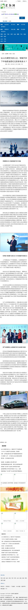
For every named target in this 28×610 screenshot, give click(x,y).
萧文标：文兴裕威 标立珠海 (7, 458)
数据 (5, 36)
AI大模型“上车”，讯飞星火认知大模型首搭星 (11, 456)
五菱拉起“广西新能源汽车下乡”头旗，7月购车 (10, 561)
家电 (5, 34)
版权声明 (23, 586)
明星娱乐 (6, 29)
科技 (10, 578)
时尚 (15, 578)
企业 (2, 39)
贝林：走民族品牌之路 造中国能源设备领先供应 (11, 541)
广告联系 (19, 1)
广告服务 (13, 586)
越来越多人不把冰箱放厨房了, (20, 482)
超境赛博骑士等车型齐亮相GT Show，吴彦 (11, 468)
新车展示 (3, 26)
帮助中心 (25, 1)
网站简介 (3, 586)
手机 (21, 34)
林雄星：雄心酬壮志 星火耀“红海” (9, 462)
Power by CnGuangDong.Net (6, 595)
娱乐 (7, 578)
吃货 (5, 41)
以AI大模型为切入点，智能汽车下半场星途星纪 (10, 536)
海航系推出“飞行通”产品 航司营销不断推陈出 (11, 471)
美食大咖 (13, 29)
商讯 (26, 578)
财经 (4, 578)
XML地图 (18, 586)
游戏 (2, 41)
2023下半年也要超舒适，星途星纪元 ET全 (9, 559)
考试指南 (23, 29)
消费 (11, 34)
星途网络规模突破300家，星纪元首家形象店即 (11, 464)
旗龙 (6, 442)
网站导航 (3, 575)
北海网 (9, 21)
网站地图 (3, 588)
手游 (5, 39)
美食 (23, 578)
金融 (15, 34)
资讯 (10, 53)
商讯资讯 (3, 31)
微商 (2, 36)
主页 (3, 53)
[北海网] (7, 8)
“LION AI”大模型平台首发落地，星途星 (10, 451)
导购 (8, 34)
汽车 (12, 578)
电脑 (25, 34)
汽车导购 (23, 24)
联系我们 (8, 586)
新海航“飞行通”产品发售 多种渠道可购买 (10, 466)
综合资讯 (6, 24)
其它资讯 (13, 24)
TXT (6, 588)
